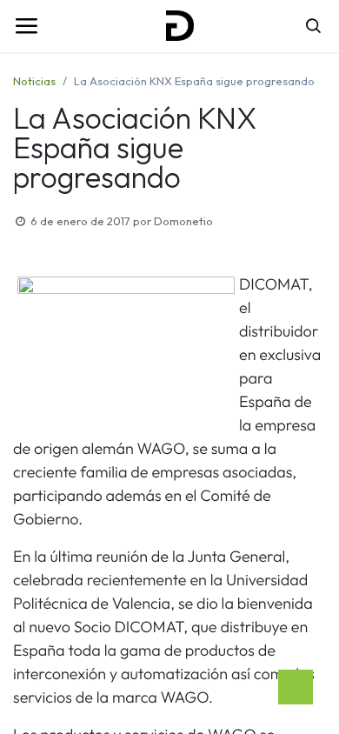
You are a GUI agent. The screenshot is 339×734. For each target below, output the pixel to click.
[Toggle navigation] (26, 26)
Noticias (34, 81)
